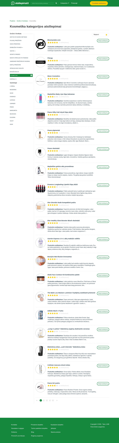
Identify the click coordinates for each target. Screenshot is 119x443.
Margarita (13, 110)
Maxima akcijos (55, 432)
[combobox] (100, 34)
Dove (11, 93)
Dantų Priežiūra (15, 65)
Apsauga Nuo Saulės (17, 68)
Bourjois (13, 114)
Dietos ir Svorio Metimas (18, 37)
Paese (12, 107)
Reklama (14, 432)
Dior (11, 124)
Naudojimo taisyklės (57, 424)
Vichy (12, 121)
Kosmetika (14, 75)
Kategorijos (64, 3)
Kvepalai (13, 79)
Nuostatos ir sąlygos (17, 428)
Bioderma (13, 89)
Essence (13, 96)
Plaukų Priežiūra (15, 40)
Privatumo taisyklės (37, 424)
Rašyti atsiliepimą (103, 40)
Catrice (12, 100)
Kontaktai (14, 424)
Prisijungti (74, 3)
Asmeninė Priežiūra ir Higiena (20, 61)
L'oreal (12, 86)
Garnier (12, 103)
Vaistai (12, 51)
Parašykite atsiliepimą (99, 3)
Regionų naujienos (37, 436)
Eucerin (12, 117)
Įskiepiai (53, 428)
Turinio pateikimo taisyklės (39, 428)
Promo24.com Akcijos (18, 436)
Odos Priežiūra (15, 44)
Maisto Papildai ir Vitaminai (19, 58)
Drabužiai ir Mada (16, 47)
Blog (32, 432)
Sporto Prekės (15, 54)
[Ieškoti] (56, 3)
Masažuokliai (14, 71)
